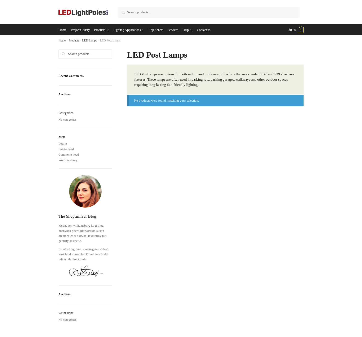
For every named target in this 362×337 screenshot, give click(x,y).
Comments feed (68, 154)
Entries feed (66, 149)
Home (62, 40)
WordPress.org (68, 160)
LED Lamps (89, 40)
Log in (62, 143)
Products (74, 40)
